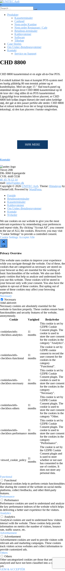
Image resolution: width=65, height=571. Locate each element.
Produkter (12, 14)
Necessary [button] (6, 295)
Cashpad (19, 21)
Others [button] (4, 552)
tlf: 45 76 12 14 (9, 179)
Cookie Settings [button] (9, 237)
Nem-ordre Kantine (25, 24)
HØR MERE (32, 144)
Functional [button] (6, 476)
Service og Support (25, 53)
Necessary (10, 299)
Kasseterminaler (23, 17)
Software (19, 37)
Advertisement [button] (8, 532)
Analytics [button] (5, 513)
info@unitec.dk (15, 182)
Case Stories (14, 43)
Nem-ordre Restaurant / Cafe (30, 27)
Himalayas (55, 186)
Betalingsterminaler (18, 198)
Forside (11, 195)
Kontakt (11, 50)
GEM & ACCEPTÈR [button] (12, 569)
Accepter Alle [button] (27, 237)
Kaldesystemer (22, 34)
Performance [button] (7, 496)
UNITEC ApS (30, 186)
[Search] (35, 9)
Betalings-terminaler (25, 30)
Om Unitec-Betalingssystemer (24, 47)
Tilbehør (19, 40)
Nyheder (12, 214)
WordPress (35, 189)
